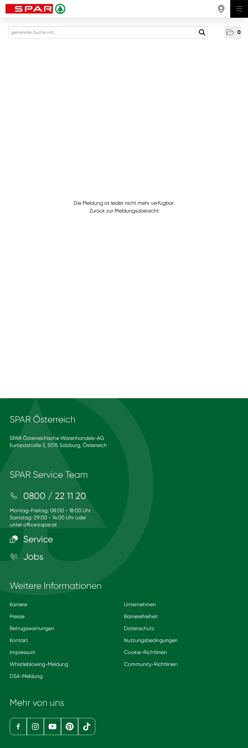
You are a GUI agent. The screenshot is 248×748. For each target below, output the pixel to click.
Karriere (18, 604)
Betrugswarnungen (32, 628)
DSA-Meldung (26, 676)
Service (37, 539)
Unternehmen (140, 604)
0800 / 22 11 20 (53, 496)
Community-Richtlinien (151, 664)
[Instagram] (35, 726)
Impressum (22, 652)
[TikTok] (86, 726)
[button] (233, 32)
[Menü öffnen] (239, 9)
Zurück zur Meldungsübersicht (124, 211)
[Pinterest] (69, 726)
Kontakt (19, 640)
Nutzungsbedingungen (151, 640)
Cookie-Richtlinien (145, 652)
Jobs (32, 556)
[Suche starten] (202, 32)
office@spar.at (40, 525)
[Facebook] (18, 726)
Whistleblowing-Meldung (39, 664)
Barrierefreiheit (141, 616)
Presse (17, 616)
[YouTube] (52, 726)
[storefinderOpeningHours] (221, 9)
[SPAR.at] (115, 9)
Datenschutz (139, 628)
